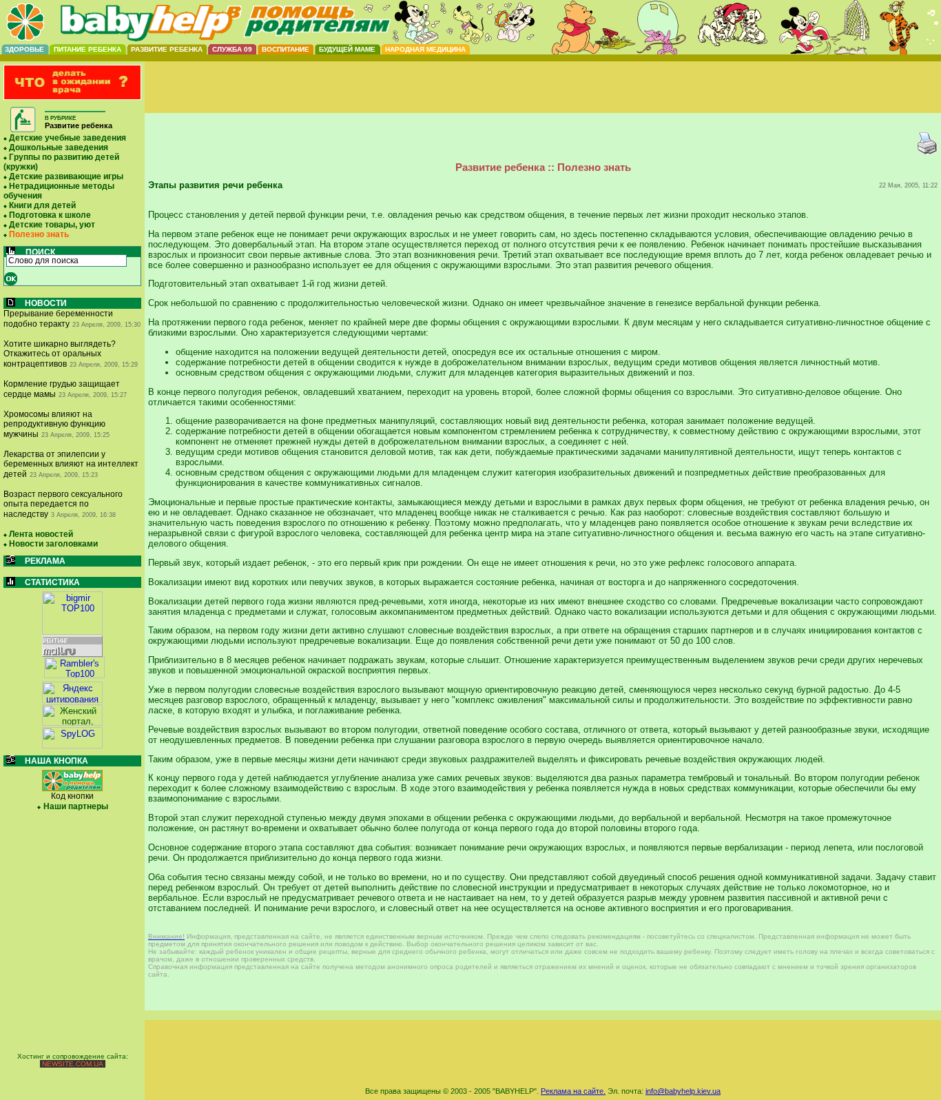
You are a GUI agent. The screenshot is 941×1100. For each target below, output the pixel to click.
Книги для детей (42, 205)
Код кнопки (72, 796)
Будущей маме (347, 49)
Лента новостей (41, 534)
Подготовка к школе (50, 215)
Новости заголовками (53, 544)
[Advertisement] (543, 99)
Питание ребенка (87, 49)
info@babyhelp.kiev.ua (683, 1091)
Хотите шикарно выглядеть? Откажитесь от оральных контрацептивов (59, 354)
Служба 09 (232, 49)
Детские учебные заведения (67, 138)
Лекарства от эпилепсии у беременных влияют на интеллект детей (70, 464)
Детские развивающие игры (66, 176)
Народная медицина (425, 49)
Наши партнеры (75, 806)
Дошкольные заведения (58, 147)
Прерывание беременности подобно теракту (58, 319)
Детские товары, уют (52, 225)
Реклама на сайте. (573, 1091)
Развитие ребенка (167, 49)
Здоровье (24, 49)
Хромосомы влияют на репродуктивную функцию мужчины (54, 424)
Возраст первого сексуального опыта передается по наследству (63, 504)
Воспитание (285, 49)
